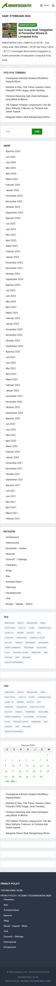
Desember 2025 (14, 195)
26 (27, 777)
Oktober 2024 (13, 273)
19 (27, 771)
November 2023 (14, 335)
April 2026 (11, 173)
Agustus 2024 (13, 285)
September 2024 (14, 279)
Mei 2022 (11, 435)
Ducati (32, 628)
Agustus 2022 (13, 418)
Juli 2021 (10, 490)
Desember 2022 (14, 396)
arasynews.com (20, 972)
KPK (39, 633)
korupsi (30, 633)
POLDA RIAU (41, 648)
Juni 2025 (11, 229)
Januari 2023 (12, 390)
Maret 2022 (12, 446)
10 (13, 766)
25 (20, 777)
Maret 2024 (12, 312)
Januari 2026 (12, 190)
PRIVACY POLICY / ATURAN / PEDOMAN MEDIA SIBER (26, 895)
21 (41, 771)
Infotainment (12, 537)
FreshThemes (43, 972)
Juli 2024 (10, 290)
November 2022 (14, 401)
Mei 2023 (11, 368)
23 (6, 777)
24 (13, 777)
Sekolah (8, 657)
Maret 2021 (12, 513)
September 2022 (14, 413)
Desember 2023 (14, 329)
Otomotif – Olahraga (16, 559)
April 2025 (11, 240)
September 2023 (14, 346)
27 (34, 777)
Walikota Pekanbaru (14, 662)
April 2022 (11, 440)
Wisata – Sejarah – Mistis (19, 604)
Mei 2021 (11, 502)
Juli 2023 (10, 357)
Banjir (20, 623)
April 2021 (11, 507)
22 (48, 771)
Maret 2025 (12, 246)
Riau (8, 576)
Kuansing (9, 638)
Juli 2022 (10, 424)
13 (34, 766)
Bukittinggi (10, 628)
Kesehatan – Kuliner (16, 548)
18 (20, 771)
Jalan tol (9, 633)
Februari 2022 (13, 451)
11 (20, 766)
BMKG (43, 623)
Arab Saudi (9, 623)
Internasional (12, 542)
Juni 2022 (11, 429)
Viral (8, 598)
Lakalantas (21, 638)
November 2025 (14, 201)
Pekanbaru (11, 565)
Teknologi (11, 587)
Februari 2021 (13, 518)
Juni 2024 (11, 296)
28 (41, 777)
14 (41, 766)
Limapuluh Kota (37, 638)
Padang (18, 643)
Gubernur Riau (44, 628)
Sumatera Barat (27, 25)
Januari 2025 (12, 257)
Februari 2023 (13, 385)
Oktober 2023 (13, 340)
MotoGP (8, 643)
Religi (9, 570)
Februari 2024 (13, 318)
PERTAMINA (28, 648)
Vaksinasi (26, 657)
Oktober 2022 (13, 407)
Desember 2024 (14, 262)
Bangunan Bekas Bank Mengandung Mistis (28, 117)
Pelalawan (43, 643)
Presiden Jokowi (20, 653)
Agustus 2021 (13, 485)
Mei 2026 (11, 168)
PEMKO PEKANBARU (13, 648)
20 (34, 771)
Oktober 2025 (13, 207)
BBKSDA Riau (32, 623)
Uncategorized (13, 592)
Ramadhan (36, 653)
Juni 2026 (11, 162)
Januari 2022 (12, 457)
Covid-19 (22, 628)
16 (6, 771)
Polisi (7, 653)
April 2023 (11, 374)
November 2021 (14, 468)
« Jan (6, 781)
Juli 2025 (10, 223)
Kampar (20, 633)
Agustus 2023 (13, 351)
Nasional (10, 553)
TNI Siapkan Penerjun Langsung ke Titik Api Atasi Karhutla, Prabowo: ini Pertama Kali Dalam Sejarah (28, 108)
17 (13, 771)
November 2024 (14, 268)
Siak (17, 657)
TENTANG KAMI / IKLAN (12, 890)
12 (27, 766)
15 (48, 766)
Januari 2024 (12, 323)
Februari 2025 (13, 251)
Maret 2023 (12, 379)
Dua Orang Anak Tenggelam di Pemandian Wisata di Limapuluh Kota (36, 33)
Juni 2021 (11, 496)
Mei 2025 (11, 234)
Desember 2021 (14, 463)
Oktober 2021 (13, 474)
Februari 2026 (13, 184)
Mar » (14, 781)
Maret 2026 (12, 179)
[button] (44, 5)
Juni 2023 (11, 362)
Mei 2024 (11, 301)
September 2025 (14, 212)
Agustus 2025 (13, 218)
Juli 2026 (10, 157)
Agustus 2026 (13, 151)
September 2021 (14, 479)
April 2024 (11, 307)
